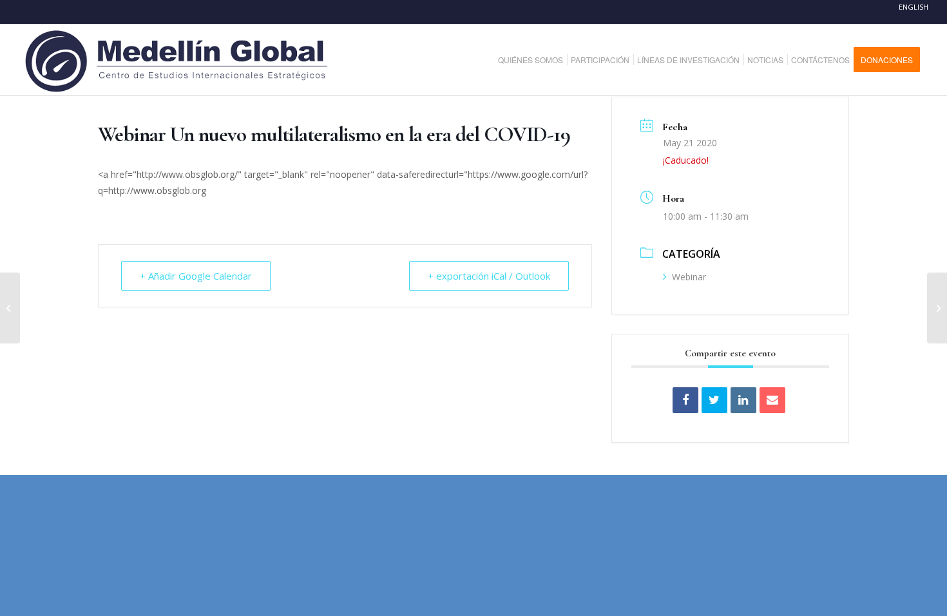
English (913, 7)
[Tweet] (714, 400)
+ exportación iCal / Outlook (489, 275)
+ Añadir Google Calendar (196, 275)
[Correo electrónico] (772, 400)
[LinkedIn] (743, 400)
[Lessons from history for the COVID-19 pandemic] (937, 308)
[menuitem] (535, 59)
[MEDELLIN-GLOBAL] (177, 59)
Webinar (689, 277)
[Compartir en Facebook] (685, 400)
